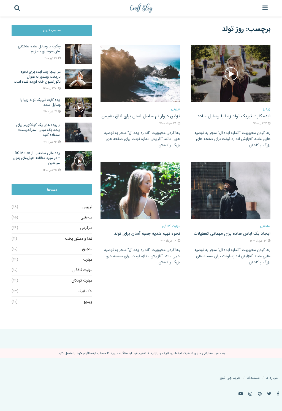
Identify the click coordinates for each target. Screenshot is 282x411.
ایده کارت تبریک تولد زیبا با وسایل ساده (234, 116)
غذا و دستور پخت (78, 239)
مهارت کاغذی (171, 226)
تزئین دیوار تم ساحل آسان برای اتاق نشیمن (141, 116)
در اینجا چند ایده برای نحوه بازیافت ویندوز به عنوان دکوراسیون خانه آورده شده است (37, 77)
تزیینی (175, 109)
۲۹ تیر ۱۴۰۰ (51, 58)
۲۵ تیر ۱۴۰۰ (50, 170)
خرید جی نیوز (230, 378)
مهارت (87, 259)
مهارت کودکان (82, 280)
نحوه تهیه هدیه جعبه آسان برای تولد (147, 233)
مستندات (253, 378)
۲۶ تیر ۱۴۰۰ (50, 142)
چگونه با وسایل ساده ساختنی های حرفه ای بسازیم (39, 49)
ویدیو (266, 109)
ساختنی (265, 226)
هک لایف (85, 291)
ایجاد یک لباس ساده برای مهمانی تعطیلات (232, 233)
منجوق (87, 249)
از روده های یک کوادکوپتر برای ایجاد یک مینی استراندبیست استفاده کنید (38, 130)
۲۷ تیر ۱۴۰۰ (50, 111)
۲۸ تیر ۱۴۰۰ (50, 88)
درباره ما (272, 378)
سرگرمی (86, 228)
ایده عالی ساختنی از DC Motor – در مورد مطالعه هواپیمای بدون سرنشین (37, 158)
